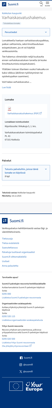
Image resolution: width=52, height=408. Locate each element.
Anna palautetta (10, 265)
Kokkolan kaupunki (12, 13)
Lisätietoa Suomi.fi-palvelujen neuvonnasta (21, 297)
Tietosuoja (7, 238)
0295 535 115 (8, 316)
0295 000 (6, 294)
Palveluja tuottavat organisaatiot (18, 252)
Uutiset (5, 261)
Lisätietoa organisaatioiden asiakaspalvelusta (22, 320)
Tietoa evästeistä (10, 243)
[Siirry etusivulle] (12, 4)
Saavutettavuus (10, 247)
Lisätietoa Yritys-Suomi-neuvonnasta (18, 342)
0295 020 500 (8, 339)
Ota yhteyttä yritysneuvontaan (20, 346)
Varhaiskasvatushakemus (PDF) (24, 113)
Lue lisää (6, 87)
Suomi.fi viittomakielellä (14, 256)
